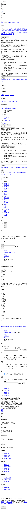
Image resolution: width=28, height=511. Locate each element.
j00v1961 (7, 95)
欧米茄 (23, 79)
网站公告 (11, 22)
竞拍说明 (6, 453)
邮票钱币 (6, 212)
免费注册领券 (12, 408)
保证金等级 (7, 455)
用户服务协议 (7, 478)
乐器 (22, 32)
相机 (7, 79)
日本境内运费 (7, 466)
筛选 (5, 227)
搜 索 (2, 276)
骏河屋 (2, 30)
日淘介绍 (6, 487)
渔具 (21, 30)
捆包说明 (6, 471)
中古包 (7, 32)
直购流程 (6, 456)
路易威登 (18, 79)
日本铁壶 (3, 79)
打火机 (5, 34)
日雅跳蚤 (18, 29)
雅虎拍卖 (8, 29)
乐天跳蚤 (24, 29)
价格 (5, 225)
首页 (2, 22)
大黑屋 (2, 95)
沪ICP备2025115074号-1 (7, 503)
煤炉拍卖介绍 (7, 458)
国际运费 (6, 470)
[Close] (1, 230)
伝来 (6, 108)
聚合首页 (6, 183)
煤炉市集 (13, 29)
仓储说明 (6, 468)
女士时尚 (6, 256)
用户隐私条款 (7, 479)
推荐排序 (3, 326)
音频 (6, 30)
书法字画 (18, 32)
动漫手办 (24, 30)
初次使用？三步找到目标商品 (7, 59)
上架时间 (8, 326)
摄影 (13, 30)
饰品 (14, 32)
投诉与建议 (7, 489)
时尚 (5, 254)
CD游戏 (3, 32)
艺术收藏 (16, 30)
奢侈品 (9, 30)
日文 (3, 274)
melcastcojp (12, 95)
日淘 (25, 502)
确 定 (23, 383)
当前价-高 (20, 326)
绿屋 (8, 108)
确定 (2, 248)
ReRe (2, 101)
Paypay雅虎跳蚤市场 (9, 252)
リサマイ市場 (7, 101)
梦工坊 (2, 108)
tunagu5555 (14, 101)
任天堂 (13, 79)
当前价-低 (14, 326)
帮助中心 (16, 22)
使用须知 (6, 481)
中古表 (11, 32)
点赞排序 (6, 395)
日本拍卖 (6, 185)
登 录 (2, 406)
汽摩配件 (9, 34)
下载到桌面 (7, 120)
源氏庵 (14, 108)
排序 (5, 223)
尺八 (10, 79)
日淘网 (5, 251)
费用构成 (6, 465)
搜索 (2, 170)
